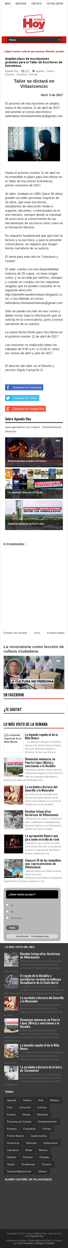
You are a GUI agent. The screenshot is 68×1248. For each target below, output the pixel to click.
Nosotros (21, 3)
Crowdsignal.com (40, 936)
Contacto (36, 3)
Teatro (11, 1164)
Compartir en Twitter (25, 398)
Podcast (28, 1157)
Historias (31, 1142)
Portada (33, 74)
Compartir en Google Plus (28, 408)
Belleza (54, 1100)
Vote (12, 927)
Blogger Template (45, 1243)
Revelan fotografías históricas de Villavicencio (41, 813)
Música (43, 1150)
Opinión (11, 1157)
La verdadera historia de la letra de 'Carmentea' (41, 1069)
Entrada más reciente (15, 632)
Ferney (46, 1128)
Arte (40, 1100)
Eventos (9, 74)
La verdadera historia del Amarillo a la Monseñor (41, 788)
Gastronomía (38, 1135)
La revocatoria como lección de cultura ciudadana (34, 649)
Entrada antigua (55, 632)
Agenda (40, 71)
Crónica (42, 1107)
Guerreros (13, 1142)
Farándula (29, 1128)
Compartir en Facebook (27, 387)
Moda (28, 1150)
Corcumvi (25, 1107)
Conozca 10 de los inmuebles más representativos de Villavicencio (43, 863)
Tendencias (28, 1164)
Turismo (46, 1164)
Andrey (27, 1100)
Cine (9, 1107)
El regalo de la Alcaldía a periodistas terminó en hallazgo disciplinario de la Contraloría (40, 979)
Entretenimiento (47, 1121)
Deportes (42, 1114)
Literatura (21, 74)
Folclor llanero (15, 1135)
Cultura (50, 71)
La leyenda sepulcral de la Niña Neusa (41, 736)
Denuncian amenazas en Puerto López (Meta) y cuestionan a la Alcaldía (40, 762)
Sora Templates (26, 1243)
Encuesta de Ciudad (19, 1121)
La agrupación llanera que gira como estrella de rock (42, 837)
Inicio (8, 3)
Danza (26, 1114)
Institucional (50, 1142)
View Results (22, 936)
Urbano (42, 1171)
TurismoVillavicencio (19, 1171)
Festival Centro (55, 3)
